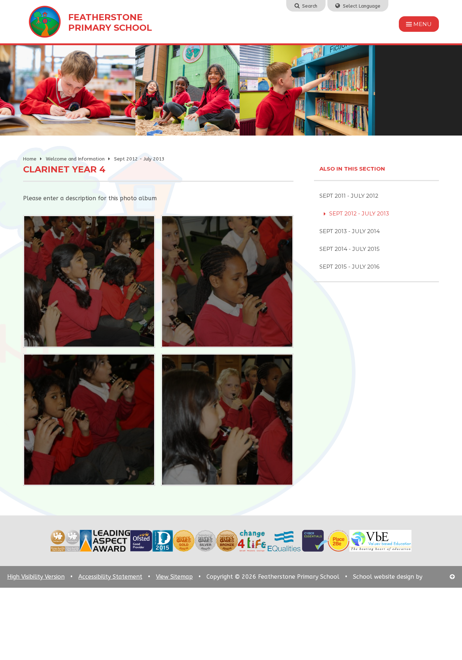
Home (29, 159)
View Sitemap (174, 576)
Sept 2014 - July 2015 (349, 248)
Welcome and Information (75, 159)
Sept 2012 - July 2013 (139, 159)
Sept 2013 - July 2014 (349, 231)
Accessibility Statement (110, 576)
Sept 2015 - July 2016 (349, 266)
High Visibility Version (36, 576)
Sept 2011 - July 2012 (348, 195)
